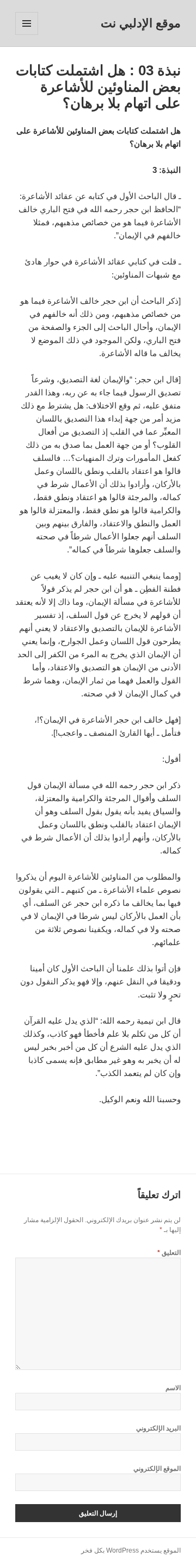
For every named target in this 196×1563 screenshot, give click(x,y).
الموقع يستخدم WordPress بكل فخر (131, 1550)
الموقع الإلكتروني (157, 1468)
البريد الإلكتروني (158, 1428)
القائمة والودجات (26, 34)
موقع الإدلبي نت (141, 23)
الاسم (173, 1388)
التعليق (169, 1253)
